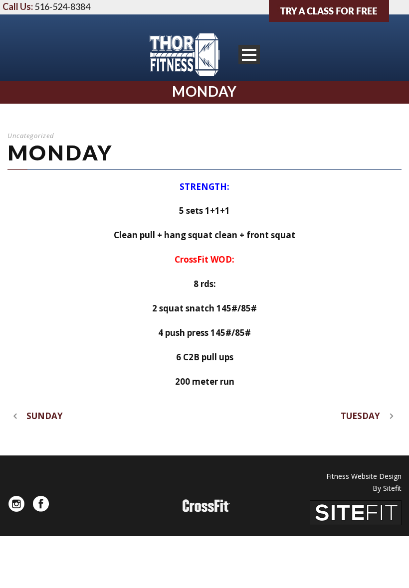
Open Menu (249, 54)
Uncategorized (30, 135)
